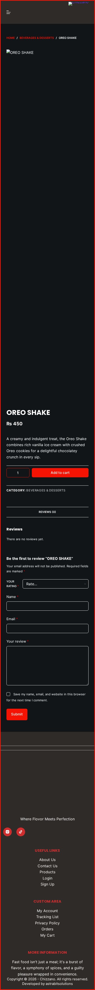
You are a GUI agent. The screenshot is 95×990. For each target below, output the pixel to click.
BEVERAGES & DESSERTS (45, 490)
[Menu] (8, 12)
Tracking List (47, 916)
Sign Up (47, 884)
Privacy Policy (47, 923)
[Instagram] (7, 832)
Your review (17, 641)
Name (12, 597)
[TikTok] (20, 832)
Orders (47, 929)
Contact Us (47, 866)
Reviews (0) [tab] (47, 512)
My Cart (47, 935)
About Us (47, 859)
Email (12, 619)
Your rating (12, 584)
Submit (17, 714)
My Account (47, 910)
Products (47, 872)
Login (47, 878)
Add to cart (60, 472)
